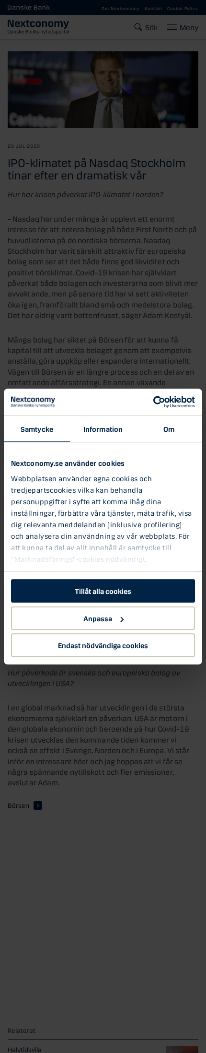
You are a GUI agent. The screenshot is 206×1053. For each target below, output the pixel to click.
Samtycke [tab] (37, 428)
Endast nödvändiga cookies (103, 645)
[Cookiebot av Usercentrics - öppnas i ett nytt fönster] (153, 402)
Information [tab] (103, 428)
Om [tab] (168, 428)
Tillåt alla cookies (103, 590)
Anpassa (97, 618)
